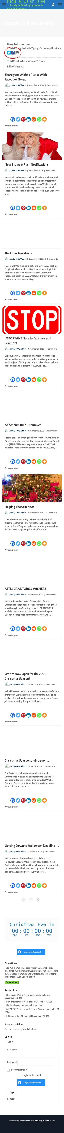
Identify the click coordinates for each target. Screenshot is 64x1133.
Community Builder (40, 1120)
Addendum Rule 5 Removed (23, 425)
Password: (12, 1062)
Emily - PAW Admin (18, 349)
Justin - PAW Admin (18, 85)
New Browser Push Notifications (27, 164)
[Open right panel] (60, 4)
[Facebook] (12, 118)
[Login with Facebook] (19, 951)
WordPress (25, 1120)
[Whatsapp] (39, 118)
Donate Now (12, 982)
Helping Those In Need (19, 507)
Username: (12, 1049)
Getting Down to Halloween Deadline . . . (32, 846)
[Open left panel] (4, 4)
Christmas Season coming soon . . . (27, 760)
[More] (44, 118)
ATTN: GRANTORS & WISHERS (25, 589)
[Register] (53, 4)
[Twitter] (18, 118)
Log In (12, 1092)
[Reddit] (34, 118)
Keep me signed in (19, 1069)
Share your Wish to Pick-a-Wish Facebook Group (28, 995)
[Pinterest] (23, 118)
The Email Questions (18, 253)
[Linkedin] (28, 118)
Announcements (11, 126)
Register (11, 1098)
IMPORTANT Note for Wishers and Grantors (26, 1009)
